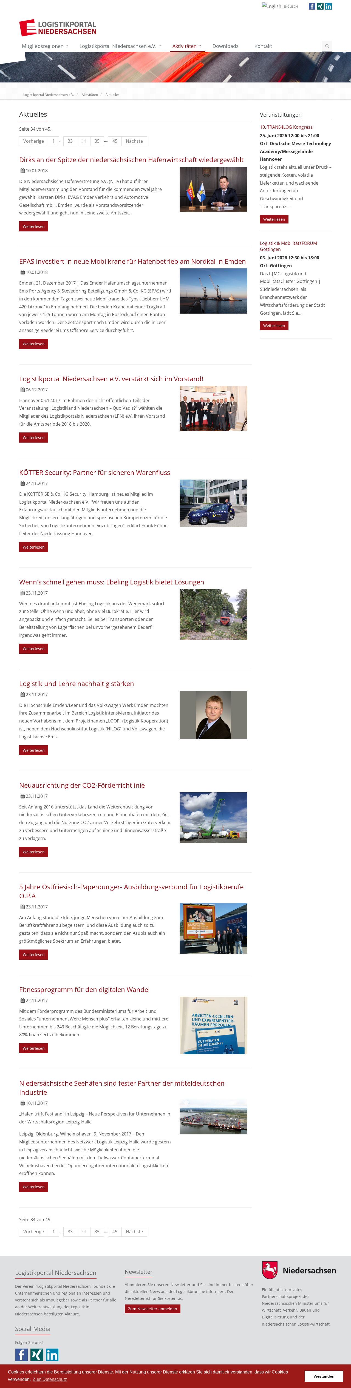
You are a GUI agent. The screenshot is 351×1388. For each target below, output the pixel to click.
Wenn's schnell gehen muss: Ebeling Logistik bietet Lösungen (111, 581)
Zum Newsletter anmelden (152, 1308)
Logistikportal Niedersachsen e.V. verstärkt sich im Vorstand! (111, 378)
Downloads (226, 46)
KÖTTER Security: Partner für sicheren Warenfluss (94, 472)
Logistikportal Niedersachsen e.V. (118, 46)
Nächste (134, 141)
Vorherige (33, 141)
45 (114, 141)
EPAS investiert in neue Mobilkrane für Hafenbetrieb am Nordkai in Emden (132, 261)
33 (70, 141)
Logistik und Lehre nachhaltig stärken (76, 683)
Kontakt (263, 46)
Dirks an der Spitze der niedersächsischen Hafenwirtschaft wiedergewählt (131, 159)
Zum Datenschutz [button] (50, 1379)
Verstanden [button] (324, 1376)
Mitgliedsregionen (43, 46)
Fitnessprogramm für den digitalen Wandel (84, 989)
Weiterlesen (34, 226)
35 (97, 141)
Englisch (291, 6)
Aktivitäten (184, 46)
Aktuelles (113, 94)
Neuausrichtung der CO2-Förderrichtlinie (82, 785)
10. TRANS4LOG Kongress (286, 127)
